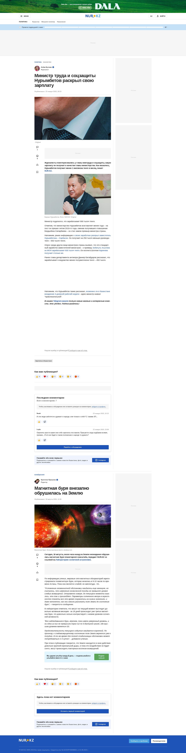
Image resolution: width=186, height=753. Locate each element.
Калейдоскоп (39, 475)
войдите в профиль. (99, 406)
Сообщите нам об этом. (78, 350)
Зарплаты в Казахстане (43, 361)
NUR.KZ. (48, 171)
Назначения (61, 22)
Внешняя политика (48, 22)
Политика (23, 22)
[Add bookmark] (37, 172)
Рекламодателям (159, 741)
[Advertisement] (93, 43)
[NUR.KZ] (93, 16)
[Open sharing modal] (37, 164)
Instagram (102, 460)
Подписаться (101, 657)
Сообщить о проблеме (139, 741)
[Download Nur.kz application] (93, 6)
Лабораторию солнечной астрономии (73, 560)
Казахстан (35, 22)
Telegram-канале (60, 301)
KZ (151, 16)
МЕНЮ (26, 16)
